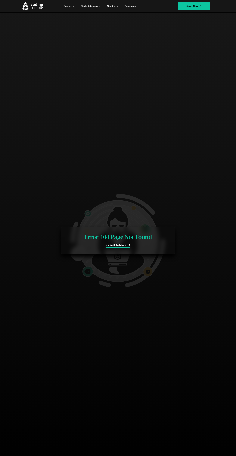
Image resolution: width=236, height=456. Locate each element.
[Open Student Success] (99, 6)
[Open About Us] (117, 6)
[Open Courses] (73, 6)
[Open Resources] (137, 6)
